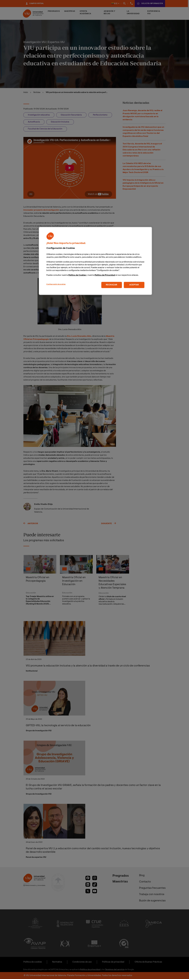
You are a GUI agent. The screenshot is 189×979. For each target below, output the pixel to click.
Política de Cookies (77, 275)
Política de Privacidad (105, 275)
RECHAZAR (111, 285)
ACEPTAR (134, 285)
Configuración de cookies (56, 284)
